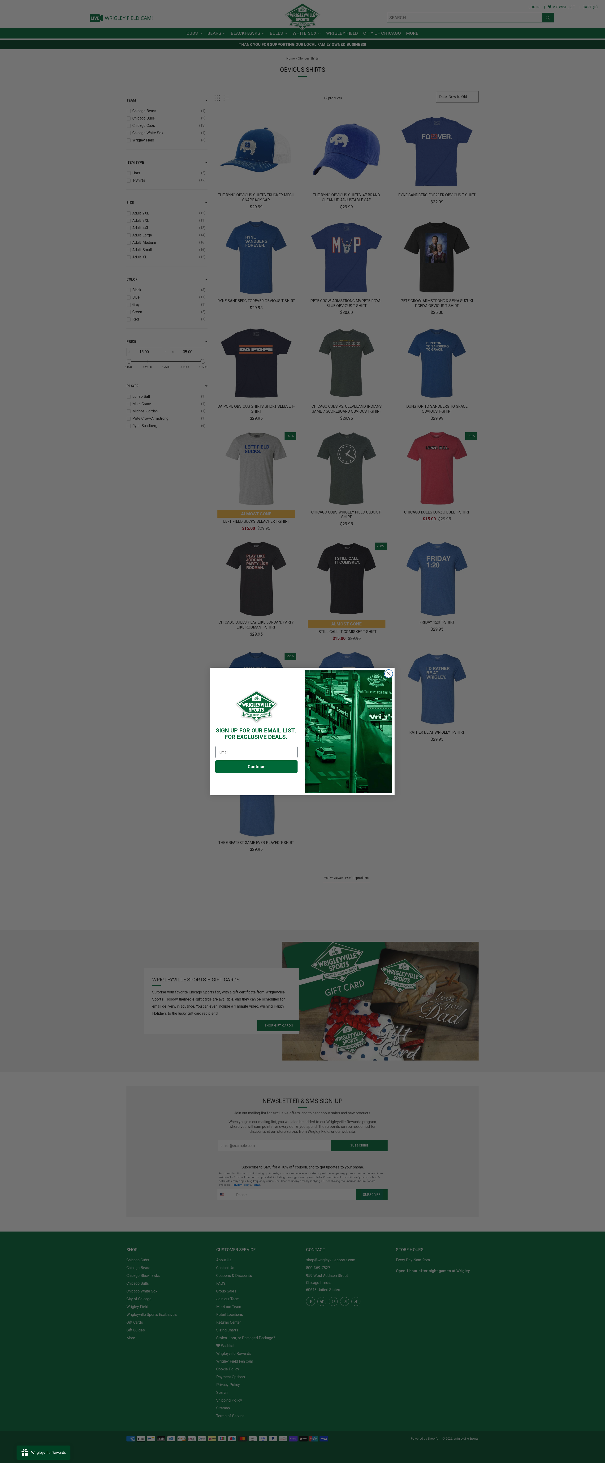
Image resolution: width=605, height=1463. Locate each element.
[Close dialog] (389, 674)
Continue (256, 766)
